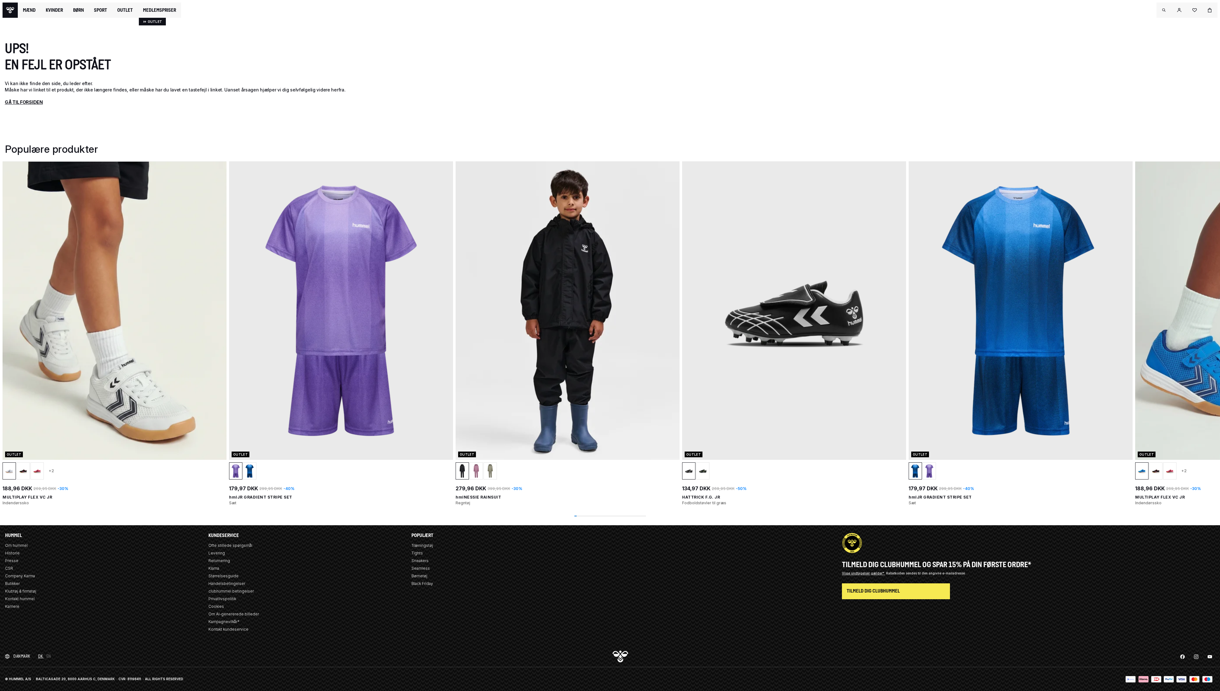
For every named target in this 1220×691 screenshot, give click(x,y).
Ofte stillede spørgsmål (230, 545)
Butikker (12, 583)
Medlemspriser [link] (159, 10)
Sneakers (420, 560)
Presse (11, 560)
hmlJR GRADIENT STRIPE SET (260, 497)
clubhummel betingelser (231, 591)
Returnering (219, 560)
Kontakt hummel (20, 598)
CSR (9, 568)
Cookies (216, 606)
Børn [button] (78, 10)
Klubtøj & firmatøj (20, 591)
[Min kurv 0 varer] (1209, 10)
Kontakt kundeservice (228, 629)
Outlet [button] (125, 10)
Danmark (21, 656)
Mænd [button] (29, 10)
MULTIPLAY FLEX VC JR (27, 497)
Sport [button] (100, 10)
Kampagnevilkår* (224, 621)
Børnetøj (419, 576)
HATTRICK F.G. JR (701, 497)
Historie (12, 553)
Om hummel (16, 545)
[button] (1164, 10)
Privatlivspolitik (222, 598)
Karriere (12, 606)
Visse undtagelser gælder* (863, 573)
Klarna (213, 568)
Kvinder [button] (54, 10)
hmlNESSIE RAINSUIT (478, 497)
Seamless (420, 568)
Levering (216, 553)
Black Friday (422, 583)
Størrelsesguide (223, 576)
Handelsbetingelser (226, 583)
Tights (417, 553)
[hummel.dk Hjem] (10, 10)
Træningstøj (422, 545)
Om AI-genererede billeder (233, 614)
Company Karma (20, 576)
